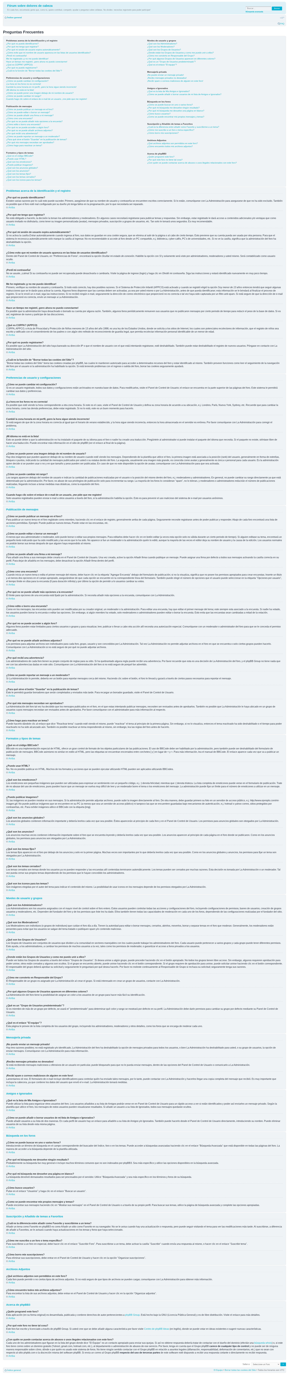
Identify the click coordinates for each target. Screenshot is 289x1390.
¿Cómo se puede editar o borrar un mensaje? (28, 112)
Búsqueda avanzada (254, 12)
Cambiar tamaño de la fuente (282, 17)
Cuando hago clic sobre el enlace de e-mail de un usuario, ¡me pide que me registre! (46, 99)
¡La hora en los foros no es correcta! (23, 84)
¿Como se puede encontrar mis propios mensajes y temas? (175, 116)
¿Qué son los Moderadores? (161, 46)
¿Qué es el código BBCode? (19, 156)
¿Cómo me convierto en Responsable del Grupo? (171, 55)
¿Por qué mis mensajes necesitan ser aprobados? (30, 142)
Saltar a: (246, 1364)
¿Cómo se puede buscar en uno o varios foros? (170, 104)
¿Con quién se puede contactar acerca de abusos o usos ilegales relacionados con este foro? (192, 163)
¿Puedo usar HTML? (16, 159)
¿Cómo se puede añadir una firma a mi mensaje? (30, 115)
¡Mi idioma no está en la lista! (20, 90)
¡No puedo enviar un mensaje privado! (165, 75)
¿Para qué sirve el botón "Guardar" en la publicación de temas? (36, 139)
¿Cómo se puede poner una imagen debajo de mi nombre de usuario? (40, 93)
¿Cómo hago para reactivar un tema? (24, 145)
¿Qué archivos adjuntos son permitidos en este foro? (172, 143)
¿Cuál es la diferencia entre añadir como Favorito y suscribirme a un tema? (183, 127)
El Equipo (218, 1370)
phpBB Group (132, 1315)
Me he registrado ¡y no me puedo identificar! (27, 58)
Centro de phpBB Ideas (156, 1329)
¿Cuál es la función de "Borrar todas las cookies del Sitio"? (34, 70)
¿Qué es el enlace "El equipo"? (162, 64)
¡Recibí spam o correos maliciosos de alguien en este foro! (175, 81)
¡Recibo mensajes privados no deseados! (167, 78)
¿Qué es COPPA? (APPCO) (19, 64)
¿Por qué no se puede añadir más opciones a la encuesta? (34, 121)
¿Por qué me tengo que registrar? (22, 46)
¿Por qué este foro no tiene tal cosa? (165, 160)
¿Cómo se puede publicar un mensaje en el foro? (29, 109)
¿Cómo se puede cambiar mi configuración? (27, 81)
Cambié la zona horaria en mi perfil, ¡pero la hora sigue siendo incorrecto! (41, 87)
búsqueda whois (263, 1343)
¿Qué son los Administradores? (162, 43)
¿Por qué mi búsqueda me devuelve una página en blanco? (175, 110)
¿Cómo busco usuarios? (159, 113)
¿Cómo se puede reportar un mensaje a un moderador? (33, 136)
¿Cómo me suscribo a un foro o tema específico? (170, 130)
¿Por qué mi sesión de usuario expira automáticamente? (33, 49)
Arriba (11, 207)
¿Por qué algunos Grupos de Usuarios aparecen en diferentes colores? (181, 58)
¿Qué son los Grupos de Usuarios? (164, 49)
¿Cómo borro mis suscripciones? (163, 133)
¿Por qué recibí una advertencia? (22, 133)
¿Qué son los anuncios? (17, 171)
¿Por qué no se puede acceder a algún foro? (27, 127)
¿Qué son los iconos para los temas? (24, 180)
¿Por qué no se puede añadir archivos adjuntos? (29, 130)
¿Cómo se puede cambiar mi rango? (23, 96)
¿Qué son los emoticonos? (19, 162)
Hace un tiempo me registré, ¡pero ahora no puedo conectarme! (36, 61)
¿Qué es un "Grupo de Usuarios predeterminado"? (171, 61)
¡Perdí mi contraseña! (16, 55)
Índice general (14, 17)
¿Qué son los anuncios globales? (22, 168)
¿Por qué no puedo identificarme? (22, 43)
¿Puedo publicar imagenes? (19, 165)
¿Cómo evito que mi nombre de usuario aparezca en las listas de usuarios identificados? (48, 52)
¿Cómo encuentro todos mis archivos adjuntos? (170, 146)
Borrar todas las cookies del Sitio (240, 1370)
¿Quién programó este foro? (160, 156)
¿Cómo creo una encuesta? (19, 118)
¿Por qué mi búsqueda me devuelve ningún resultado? (173, 107)
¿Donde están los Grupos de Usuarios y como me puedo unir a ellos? (180, 52)
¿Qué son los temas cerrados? (21, 177)
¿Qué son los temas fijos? (18, 174)
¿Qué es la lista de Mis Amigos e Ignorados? (168, 91)
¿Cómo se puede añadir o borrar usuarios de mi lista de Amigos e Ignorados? (184, 94)
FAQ (282, 23)
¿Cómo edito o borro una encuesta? (23, 124)
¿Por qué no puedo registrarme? (21, 67)
